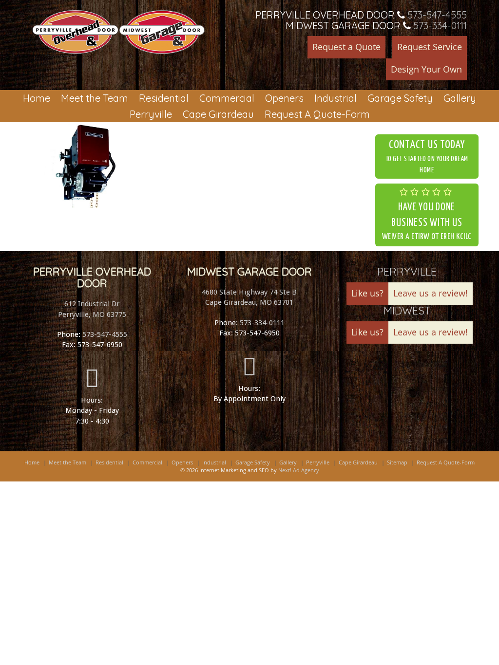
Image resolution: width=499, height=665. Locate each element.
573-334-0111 (440, 25)
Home (36, 98)
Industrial (335, 98)
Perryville (151, 114)
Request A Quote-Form (317, 114)
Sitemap (397, 462)
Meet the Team (94, 98)
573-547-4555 (437, 15)
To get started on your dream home (426, 156)
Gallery (459, 98)
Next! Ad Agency (298, 470)
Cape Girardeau (218, 114)
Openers (284, 98)
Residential (164, 98)
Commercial (226, 98)
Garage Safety (400, 98)
